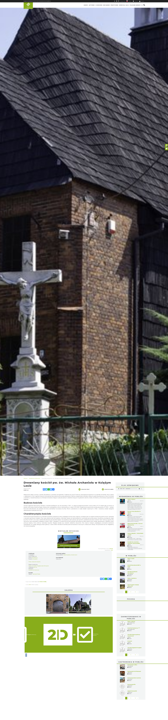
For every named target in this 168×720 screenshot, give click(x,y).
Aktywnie (92, 5)
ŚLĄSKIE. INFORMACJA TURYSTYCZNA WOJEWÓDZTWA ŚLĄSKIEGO (37, 1)
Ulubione (136, 1)
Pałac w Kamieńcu (132, 578)
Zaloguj (142, 1)
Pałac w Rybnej (131, 611)
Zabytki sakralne (67, 554)
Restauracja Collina (132, 655)
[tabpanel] (68, 541)
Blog (127, 5)
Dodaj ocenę (42, 581)
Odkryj (86, 5)
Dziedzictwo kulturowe (34, 570)
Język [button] (130, 1)
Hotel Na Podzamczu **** (134, 618)
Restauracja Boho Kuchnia (134, 668)
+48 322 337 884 (36, 574)
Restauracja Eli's (132, 674)
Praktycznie (114, 5)
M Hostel (130, 631)
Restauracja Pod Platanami (134, 661)
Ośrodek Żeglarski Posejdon (135, 637)
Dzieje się (122, 5)
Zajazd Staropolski (132, 681)
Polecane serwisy (135, 5)
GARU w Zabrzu (131, 499)
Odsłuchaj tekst (85, 489)
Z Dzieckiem (98, 5)
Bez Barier (106, 5)
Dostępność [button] (122, 1)
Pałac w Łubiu (131, 558)
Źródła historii (74, 554)
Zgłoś (111, 548)
